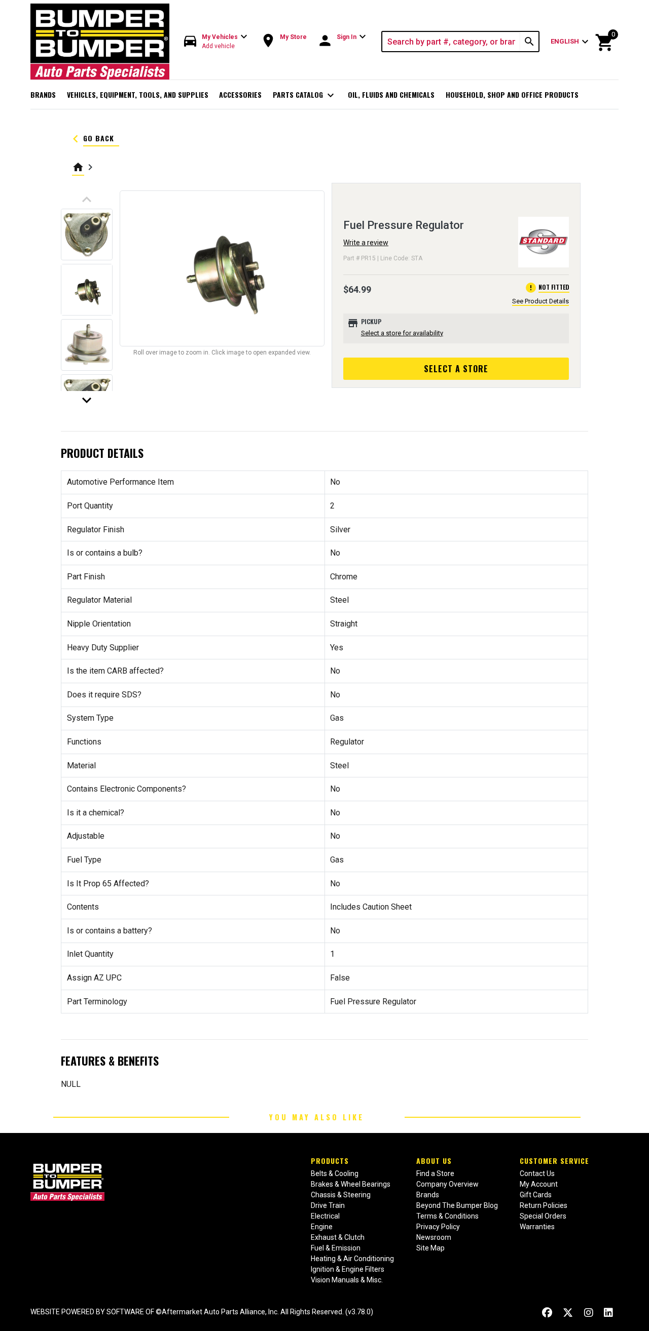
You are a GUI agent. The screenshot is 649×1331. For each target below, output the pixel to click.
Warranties (537, 1227)
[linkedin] (608, 1313)
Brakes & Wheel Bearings (350, 1184)
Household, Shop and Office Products (512, 94)
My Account (539, 1184)
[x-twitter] (568, 1313)
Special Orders (543, 1216)
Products (330, 1160)
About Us (434, 1160)
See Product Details (540, 301)
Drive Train (328, 1205)
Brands (43, 94)
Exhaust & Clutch (338, 1237)
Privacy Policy (438, 1227)
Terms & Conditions (447, 1216)
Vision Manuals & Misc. (347, 1280)
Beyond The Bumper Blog (457, 1205)
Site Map (430, 1248)
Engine (322, 1227)
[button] (216, 41)
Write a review (365, 243)
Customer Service (554, 1160)
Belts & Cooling (334, 1173)
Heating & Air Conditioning (352, 1259)
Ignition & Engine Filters (347, 1269)
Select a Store (456, 369)
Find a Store (435, 1173)
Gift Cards (536, 1195)
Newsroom (433, 1237)
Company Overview (447, 1184)
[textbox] (451, 41)
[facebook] (547, 1313)
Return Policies (543, 1205)
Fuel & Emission (335, 1248)
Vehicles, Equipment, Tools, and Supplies (137, 94)
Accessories (240, 94)
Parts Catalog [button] (305, 95)
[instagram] (588, 1313)
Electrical (325, 1216)
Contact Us (537, 1173)
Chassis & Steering (341, 1195)
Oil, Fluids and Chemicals (391, 94)
